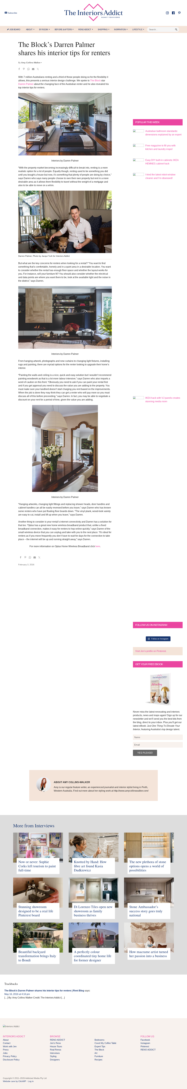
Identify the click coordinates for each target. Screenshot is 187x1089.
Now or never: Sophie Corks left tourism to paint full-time (37, 866)
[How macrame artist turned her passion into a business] (149, 924)
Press (6, 1049)
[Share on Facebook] (19, 69)
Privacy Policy (10, 1056)
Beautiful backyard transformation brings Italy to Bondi (37, 956)
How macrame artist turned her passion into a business (148, 953)
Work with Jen (10, 1046)
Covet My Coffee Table (105, 1043)
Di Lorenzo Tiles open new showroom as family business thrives (93, 911)
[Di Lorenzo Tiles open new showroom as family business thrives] (93, 879)
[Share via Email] (33, 69)
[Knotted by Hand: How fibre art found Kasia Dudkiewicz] (93, 834)
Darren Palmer (25, 84)
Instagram (145, 1043)
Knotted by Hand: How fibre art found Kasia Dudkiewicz (90, 866)
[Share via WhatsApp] (28, 69)
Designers (55, 1059)
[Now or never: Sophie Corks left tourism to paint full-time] (38, 834)
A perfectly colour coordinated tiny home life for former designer (92, 956)
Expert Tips (100, 1046)
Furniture (99, 1056)
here (97, 546)
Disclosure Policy (11, 1059)
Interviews (55, 1053)
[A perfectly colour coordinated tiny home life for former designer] (93, 924)
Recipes (98, 1059)
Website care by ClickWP (14, 1081)
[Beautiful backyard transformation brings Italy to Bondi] (38, 924)
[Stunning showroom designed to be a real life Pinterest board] (38, 879)
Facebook (145, 1040)
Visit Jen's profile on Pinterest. (150, 651)
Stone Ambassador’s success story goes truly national (145, 911)
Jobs (5, 1053)
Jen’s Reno (55, 1043)
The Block (95, 80)
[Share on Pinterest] (23, 69)
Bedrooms (99, 1040)
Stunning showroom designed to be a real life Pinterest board (35, 911)
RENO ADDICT (57, 1040)
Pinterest (145, 1046)
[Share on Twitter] (38, 69)
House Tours (56, 1046)
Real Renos (55, 1049)
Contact (6, 1043)
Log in (31, 1081)
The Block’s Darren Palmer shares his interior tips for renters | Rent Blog (44, 990)
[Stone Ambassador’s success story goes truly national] (149, 879)
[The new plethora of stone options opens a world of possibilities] (149, 834)
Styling (53, 1056)
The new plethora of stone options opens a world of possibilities (147, 866)
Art (96, 1053)
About (5, 1040)
